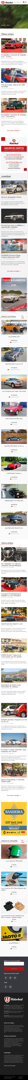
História (11, 58)
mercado (12, 88)
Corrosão (12, 567)
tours (11, 688)
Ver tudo (22, 317)
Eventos (11, 597)
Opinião (11, 658)
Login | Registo (17, 2)
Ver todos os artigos (13, 130)
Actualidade (12, 258)
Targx (21, 1078)
